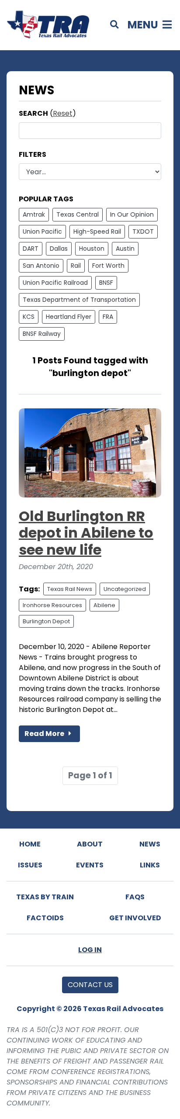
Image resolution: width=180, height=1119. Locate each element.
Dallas (59, 248)
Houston (91, 248)
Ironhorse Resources (52, 605)
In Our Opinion (132, 214)
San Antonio (41, 265)
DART (30, 248)
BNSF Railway (42, 333)
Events (90, 865)
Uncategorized (125, 589)
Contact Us (90, 985)
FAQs (135, 897)
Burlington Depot (46, 621)
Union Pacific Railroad (55, 282)
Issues (30, 865)
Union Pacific (42, 231)
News (149, 844)
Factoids (45, 918)
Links (150, 865)
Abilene (104, 605)
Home (30, 844)
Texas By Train (45, 897)
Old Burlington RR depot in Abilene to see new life (86, 533)
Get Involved (135, 918)
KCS (29, 316)
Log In (90, 950)
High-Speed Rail (97, 231)
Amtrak (34, 214)
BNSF (106, 282)
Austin (125, 248)
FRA (108, 316)
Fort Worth (108, 265)
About (90, 844)
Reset (63, 113)
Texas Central (77, 214)
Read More (45, 734)
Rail (76, 265)
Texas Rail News (69, 589)
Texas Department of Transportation (79, 299)
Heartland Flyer (68, 316)
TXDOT (143, 231)
